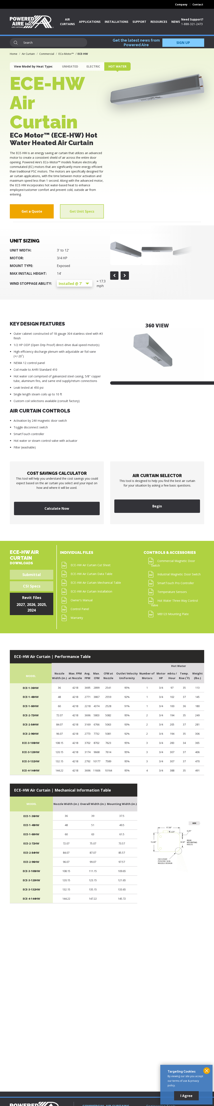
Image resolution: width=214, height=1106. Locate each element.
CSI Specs (31, 586)
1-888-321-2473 (192, 24)
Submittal (31, 574)
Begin (157, 506)
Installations (116, 22)
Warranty (77, 618)
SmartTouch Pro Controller (175, 583)
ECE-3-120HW (30, 752)
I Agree (186, 1095)
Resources (158, 22)
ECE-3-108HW (30, 743)
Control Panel (80, 609)
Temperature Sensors (172, 592)
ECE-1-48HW (31, 697)
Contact (197, 4)
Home (13, 54)
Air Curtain (28, 54)
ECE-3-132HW (30, 761)
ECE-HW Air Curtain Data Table (91, 574)
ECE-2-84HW (31, 724)
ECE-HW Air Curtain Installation (91, 591)
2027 (21, 604)
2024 (31, 610)
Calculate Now (57, 508)
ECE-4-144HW (30, 770)
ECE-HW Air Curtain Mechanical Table (96, 583)
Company (181, 4)
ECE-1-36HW (31, 688)
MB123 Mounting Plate (173, 614)
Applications (90, 22)
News (175, 22)
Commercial (46, 54)
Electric (93, 66)
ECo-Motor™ (66, 54)
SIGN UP (183, 42)
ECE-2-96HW (31, 734)
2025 (41, 604)
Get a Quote (32, 211)
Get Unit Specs (82, 211)
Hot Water (117, 66)
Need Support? (192, 19)
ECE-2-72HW (31, 715)
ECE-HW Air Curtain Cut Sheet (91, 565)
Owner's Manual (82, 600)
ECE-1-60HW (31, 706)
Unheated (70, 66)
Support (139, 22)
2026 (31, 604)
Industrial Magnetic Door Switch (179, 574)
